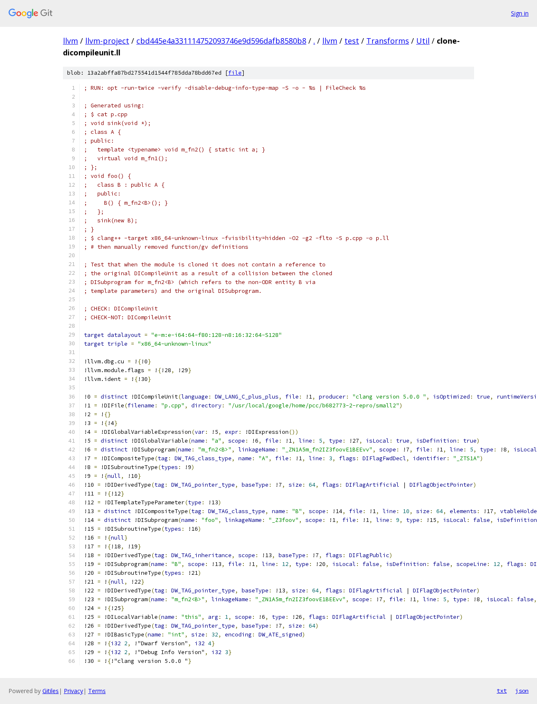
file (235, 72)
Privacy (73, 691)
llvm (70, 41)
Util (423, 41)
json (522, 690)
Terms (97, 691)
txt (502, 690)
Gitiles (50, 691)
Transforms (387, 41)
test (351, 41)
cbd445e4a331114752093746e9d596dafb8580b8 (221, 41)
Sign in (520, 13)
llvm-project (107, 41)
